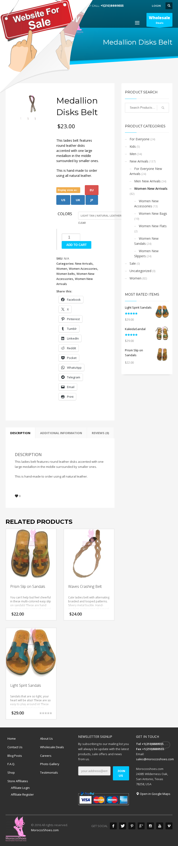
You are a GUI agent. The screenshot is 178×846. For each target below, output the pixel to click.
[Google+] (141, 825)
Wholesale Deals (52, 747)
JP (91, 200)
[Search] (163, 108)
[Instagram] (150, 825)
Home (11, 738)
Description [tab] (20, 433)
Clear (82, 222)
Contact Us (14, 747)
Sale (133, 263)
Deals (159, 20)
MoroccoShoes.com (45, 830)
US (63, 200)
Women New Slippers (146, 253)
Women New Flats (153, 226)
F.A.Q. (11, 764)
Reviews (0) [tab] (100, 433)
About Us (46, 738)
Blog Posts (14, 756)
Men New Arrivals (147, 181)
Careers (45, 756)
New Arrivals (84, 263)
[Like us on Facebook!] (113, 825)
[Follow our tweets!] (122, 825)
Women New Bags (153, 213)
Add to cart (76, 245)
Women (61, 269)
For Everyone (139, 139)
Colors (65, 214)
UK (78, 200)
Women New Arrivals (150, 188)
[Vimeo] (168, 825)
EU (92, 190)
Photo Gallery (49, 764)
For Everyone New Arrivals (146, 171)
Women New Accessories (146, 203)
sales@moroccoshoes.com (155, 759)
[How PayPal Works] (103, 798)
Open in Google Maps (154, 794)
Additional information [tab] (61, 433)
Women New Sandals (146, 241)
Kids (133, 146)
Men (133, 154)
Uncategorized (140, 271)
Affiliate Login (20, 788)
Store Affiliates (17, 781)
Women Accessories (83, 269)
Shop (11, 772)
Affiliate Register (22, 794)
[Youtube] (159, 825)
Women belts (65, 274)
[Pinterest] (131, 825)
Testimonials (49, 772)
